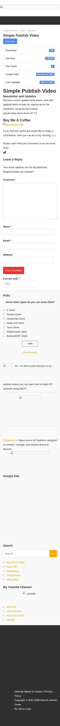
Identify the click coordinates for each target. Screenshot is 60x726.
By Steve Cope (23, 709)
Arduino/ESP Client (17, 336)
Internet (10, 619)
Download (10, 41)
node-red (11, 607)
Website (7, 254)
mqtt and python (15, 615)
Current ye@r (12, 278)
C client (11, 310)
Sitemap (19, 691)
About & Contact (34, 691)
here (53, 135)
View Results (30, 352)
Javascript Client (16, 318)
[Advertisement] (30, 510)
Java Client (13, 327)
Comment (9, 179)
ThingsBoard (10, 440)
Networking (12, 571)
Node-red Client (15, 323)
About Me (11, 566)
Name (7, 226)
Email (7, 240)
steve (33, 30)
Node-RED (12, 579)
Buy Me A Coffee (15, 562)
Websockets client (17, 331)
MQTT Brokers (14, 611)
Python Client (14, 314)
